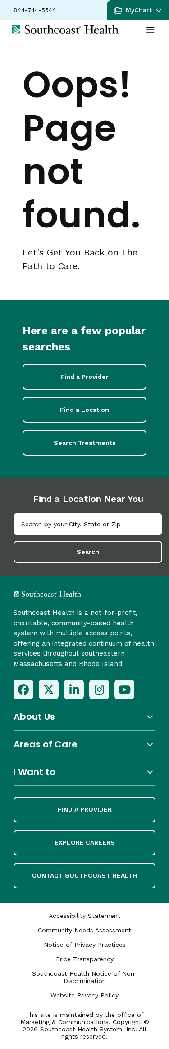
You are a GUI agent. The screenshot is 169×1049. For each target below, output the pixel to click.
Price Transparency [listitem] (85, 959)
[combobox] (88, 524)
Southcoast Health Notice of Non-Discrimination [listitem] (84, 977)
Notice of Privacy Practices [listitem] (85, 944)
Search (88, 551)
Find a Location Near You (88, 498)
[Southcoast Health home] (65, 29)
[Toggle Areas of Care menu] (84, 744)
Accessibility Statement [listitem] (84, 915)
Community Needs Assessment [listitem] (84, 930)
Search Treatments (85, 442)
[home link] (71, 594)
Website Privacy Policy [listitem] (84, 995)
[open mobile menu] (150, 30)
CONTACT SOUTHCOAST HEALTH (84, 875)
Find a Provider (84, 376)
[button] (138, 10)
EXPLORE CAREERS (85, 842)
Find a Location (84, 409)
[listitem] (23, 689)
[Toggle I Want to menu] (84, 772)
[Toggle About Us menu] (84, 717)
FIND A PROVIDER (85, 809)
